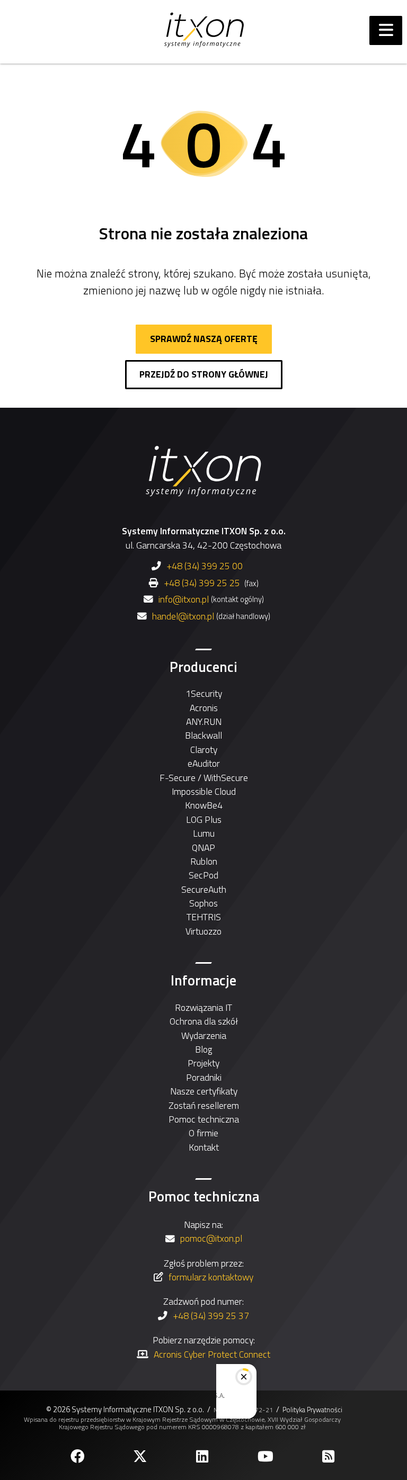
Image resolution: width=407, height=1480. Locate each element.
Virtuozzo (203, 931)
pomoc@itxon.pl (211, 1238)
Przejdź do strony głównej (203, 374)
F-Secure (178, 777)
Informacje (203, 980)
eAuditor (204, 763)
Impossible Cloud (204, 791)
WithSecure (226, 777)
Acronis (204, 708)
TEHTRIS (204, 917)
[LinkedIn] (203, 1456)
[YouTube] (267, 1456)
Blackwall (203, 735)
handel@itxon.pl (183, 616)
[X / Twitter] (141, 1456)
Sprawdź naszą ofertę (204, 338)
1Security (203, 693)
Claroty (203, 749)
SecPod (203, 875)
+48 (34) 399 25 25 (202, 583)
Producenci (203, 666)
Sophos (203, 903)
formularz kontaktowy (211, 1277)
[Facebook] (78, 1456)
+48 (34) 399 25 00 (204, 566)
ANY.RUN (204, 721)
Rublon (203, 861)
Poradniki (204, 1077)
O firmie (203, 1133)
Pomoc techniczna (204, 1119)
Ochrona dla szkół (204, 1021)
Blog (203, 1049)
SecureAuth (203, 889)
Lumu (204, 833)
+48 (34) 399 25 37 (211, 1315)
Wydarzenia (203, 1035)
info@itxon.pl (183, 599)
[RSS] (329, 1456)
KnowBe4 (204, 805)
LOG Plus (204, 819)
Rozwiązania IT (203, 1007)
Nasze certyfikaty (203, 1091)
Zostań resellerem (204, 1105)
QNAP (203, 847)
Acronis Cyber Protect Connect (212, 1354)
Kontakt (204, 1147)
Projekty (203, 1063)
